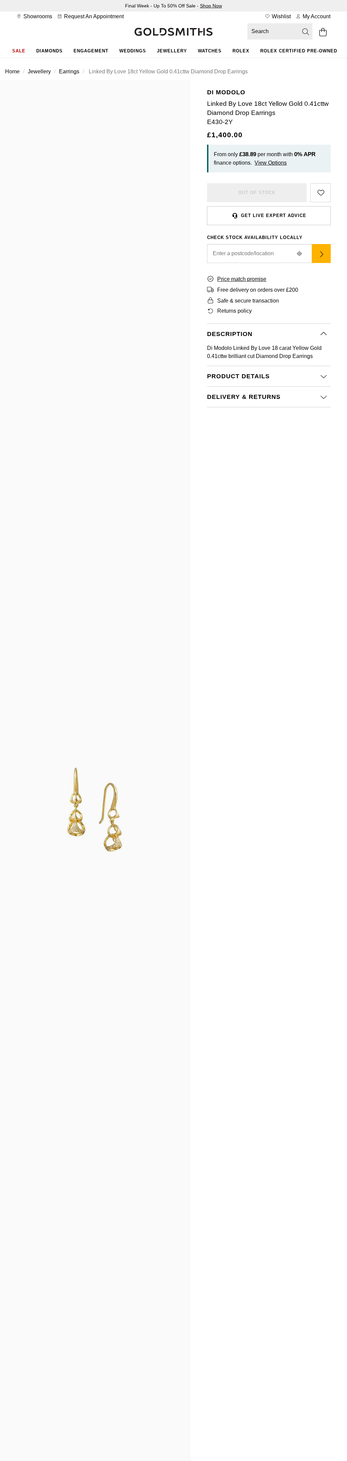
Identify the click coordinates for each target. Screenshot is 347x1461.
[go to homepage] (173, 32)
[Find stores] (321, 253)
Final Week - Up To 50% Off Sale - (173, 5)
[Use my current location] (299, 253)
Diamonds (49, 50)
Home (12, 71)
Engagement (91, 50)
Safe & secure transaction (248, 301)
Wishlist (280, 16)
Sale (18, 50)
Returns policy (234, 311)
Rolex (240, 50)
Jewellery (172, 50)
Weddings (132, 50)
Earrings (69, 71)
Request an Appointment (93, 16)
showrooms (37, 16)
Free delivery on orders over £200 (257, 290)
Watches (210, 50)
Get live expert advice (273, 215)
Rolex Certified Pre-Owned (298, 50)
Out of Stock (256, 192)
